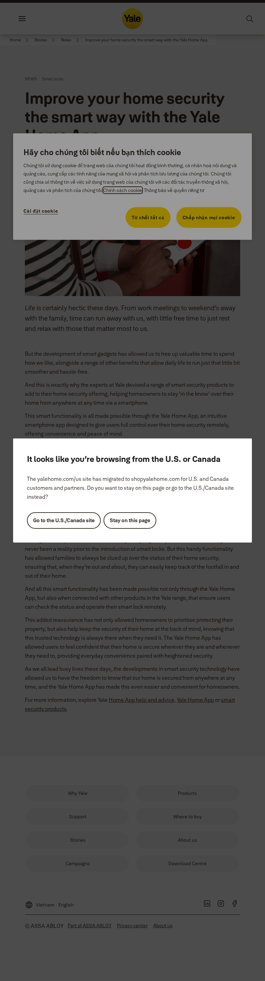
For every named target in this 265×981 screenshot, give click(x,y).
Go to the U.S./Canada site (64, 520)
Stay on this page (130, 520)
